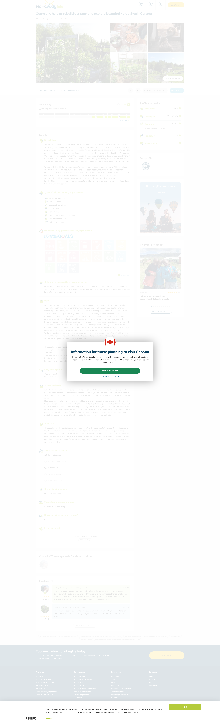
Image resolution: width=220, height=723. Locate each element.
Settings (49, 718)
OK (185, 707)
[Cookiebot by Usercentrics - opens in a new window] (30, 718)
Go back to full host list (110, 376)
